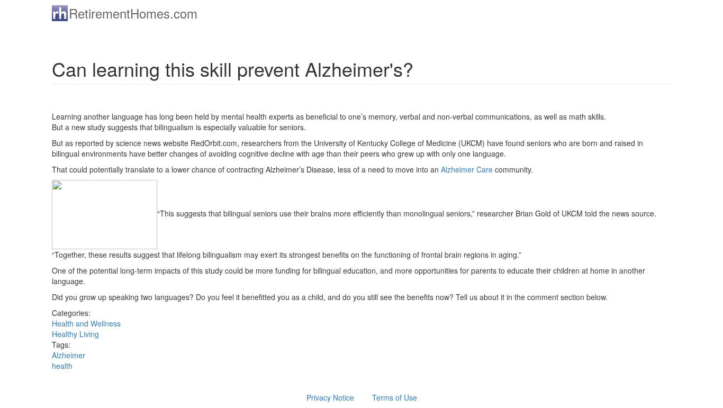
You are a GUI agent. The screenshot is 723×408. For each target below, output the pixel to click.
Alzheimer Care (468, 169)
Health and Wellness (86, 323)
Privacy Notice (330, 397)
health (62, 365)
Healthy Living (75, 334)
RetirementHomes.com (133, 13)
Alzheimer (68, 355)
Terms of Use (394, 397)
